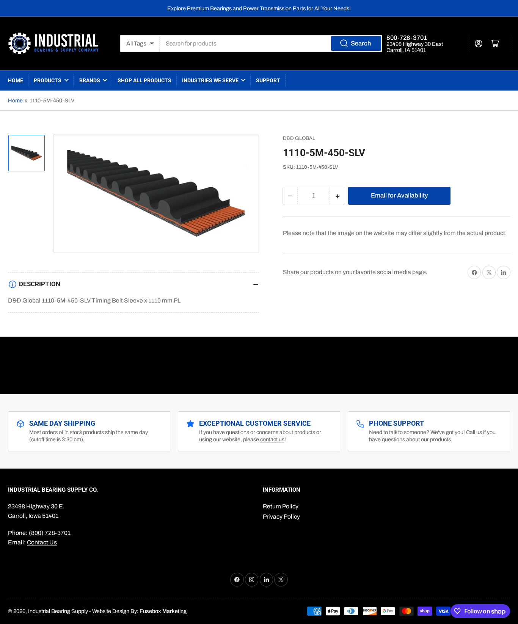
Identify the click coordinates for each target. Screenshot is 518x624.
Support (268, 80)
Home (15, 80)
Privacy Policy (281, 516)
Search (361, 43)
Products (47, 80)
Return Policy (280, 506)
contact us (272, 439)
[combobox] (271, 43)
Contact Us (42, 542)
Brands (89, 80)
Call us (474, 432)
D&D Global (299, 138)
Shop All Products (144, 80)
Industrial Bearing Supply (58, 611)
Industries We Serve (210, 80)
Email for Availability (399, 195)
